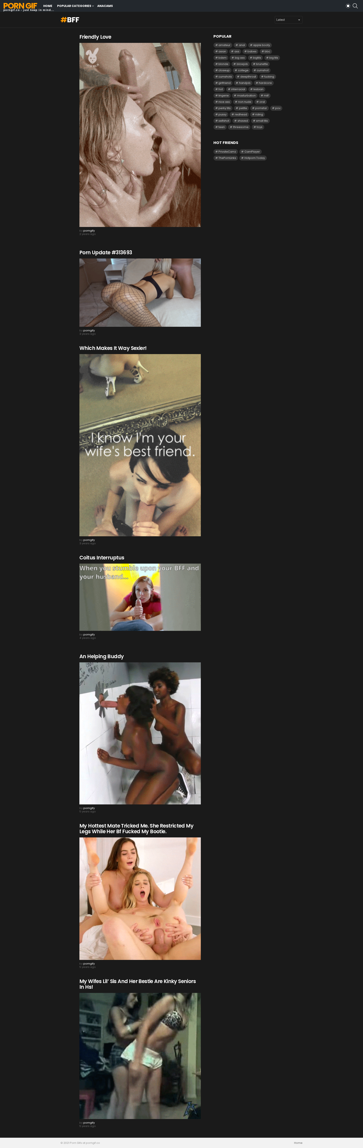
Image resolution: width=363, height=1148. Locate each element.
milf (266, 96)
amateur (224, 45)
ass (236, 51)
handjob (245, 83)
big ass (240, 58)
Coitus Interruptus (101, 557)
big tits (273, 58)
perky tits (224, 108)
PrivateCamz (227, 152)
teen (221, 127)
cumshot (263, 70)
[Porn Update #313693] (140, 292)
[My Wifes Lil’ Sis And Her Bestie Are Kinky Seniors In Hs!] (140, 1056)
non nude (244, 102)
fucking (269, 77)
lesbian (258, 89)
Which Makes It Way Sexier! (112, 348)
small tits (262, 121)
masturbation (246, 96)
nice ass (224, 102)
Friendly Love (95, 36)
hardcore (265, 83)
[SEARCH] (355, 6)
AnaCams (105, 6)
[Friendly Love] (140, 135)
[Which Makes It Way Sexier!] (140, 445)
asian (222, 51)
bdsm (222, 58)
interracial (238, 89)
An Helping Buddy (101, 656)
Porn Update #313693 (105, 252)
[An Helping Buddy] (140, 733)
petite (243, 108)
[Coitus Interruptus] (140, 597)
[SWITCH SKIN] (348, 6)
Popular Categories (74, 6)
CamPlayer (252, 152)
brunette (262, 64)
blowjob (242, 64)
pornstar (261, 108)
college (243, 70)
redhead (241, 114)
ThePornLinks (227, 158)
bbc (267, 51)
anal (242, 45)
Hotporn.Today (255, 158)
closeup (224, 70)
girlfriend (224, 83)
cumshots (225, 77)
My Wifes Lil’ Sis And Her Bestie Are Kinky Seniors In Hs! (137, 984)
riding (259, 114)
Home (47, 6)
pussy (222, 114)
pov (277, 108)
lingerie (223, 96)
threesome (241, 127)
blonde (223, 64)
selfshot (223, 121)
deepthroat (248, 77)
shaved (243, 121)
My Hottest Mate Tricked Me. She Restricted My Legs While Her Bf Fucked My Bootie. (136, 828)
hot (220, 89)
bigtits (257, 58)
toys (259, 127)
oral (262, 102)
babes (251, 51)
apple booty (261, 45)
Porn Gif (20, 6)
